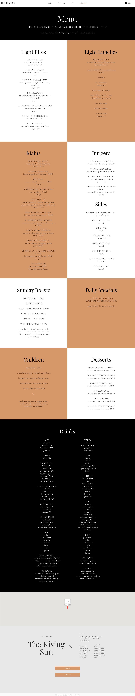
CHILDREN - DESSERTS (88, 27)
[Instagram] (129, 3)
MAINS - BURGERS (63, 27)
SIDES (74, 27)
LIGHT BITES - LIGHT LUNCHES (41, 27)
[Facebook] (126, 3)
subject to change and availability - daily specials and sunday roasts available (67, 32)
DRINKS (103, 27)
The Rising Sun (46, 648)
